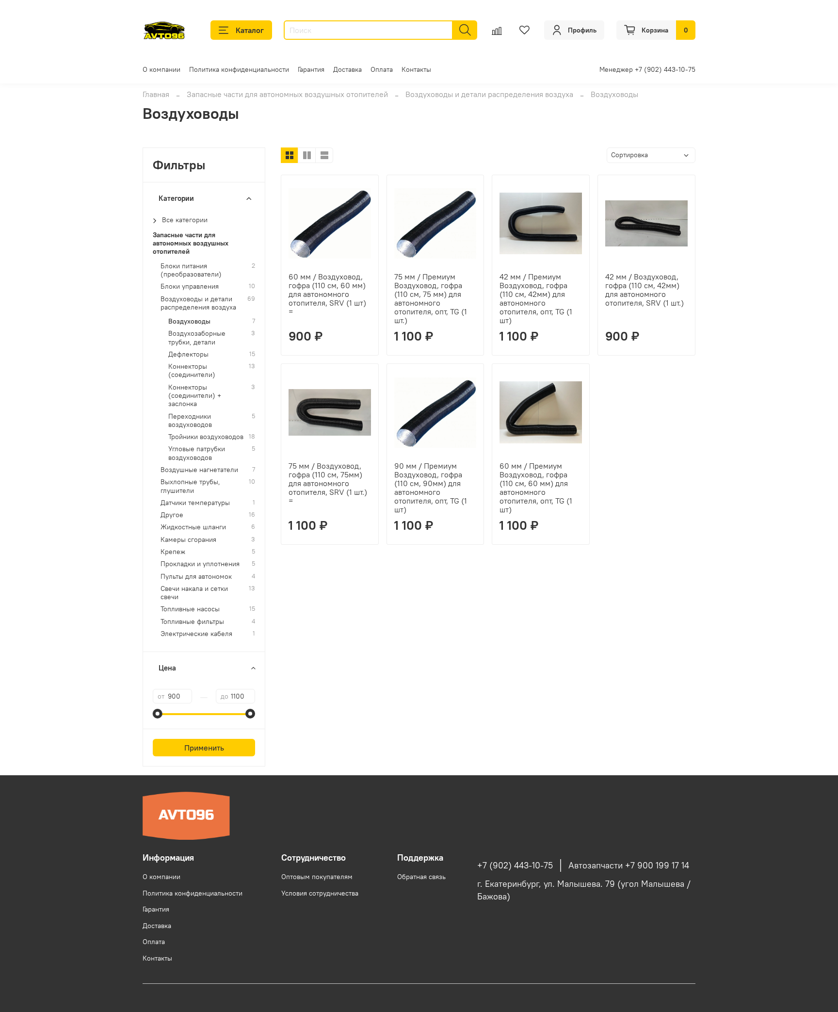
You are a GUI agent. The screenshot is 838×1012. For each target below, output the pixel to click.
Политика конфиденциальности (239, 69)
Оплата (382, 69)
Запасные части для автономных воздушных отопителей (287, 94)
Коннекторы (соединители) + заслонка (194, 395)
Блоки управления (190, 286)
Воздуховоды (189, 321)
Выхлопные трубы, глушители (190, 486)
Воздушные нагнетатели (199, 470)
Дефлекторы (188, 354)
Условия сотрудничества (319, 893)
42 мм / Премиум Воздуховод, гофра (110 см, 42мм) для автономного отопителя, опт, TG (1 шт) (536, 298)
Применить (204, 747)
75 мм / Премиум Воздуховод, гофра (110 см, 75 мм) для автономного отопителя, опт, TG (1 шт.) (430, 298)
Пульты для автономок (196, 576)
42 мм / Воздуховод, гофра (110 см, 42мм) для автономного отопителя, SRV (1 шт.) (644, 290)
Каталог (250, 30)
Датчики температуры (195, 503)
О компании (161, 69)
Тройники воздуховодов (205, 437)
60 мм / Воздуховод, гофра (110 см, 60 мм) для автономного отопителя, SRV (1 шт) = (327, 294)
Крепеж (173, 552)
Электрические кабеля (196, 634)
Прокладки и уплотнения (200, 564)
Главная (156, 94)
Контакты (416, 69)
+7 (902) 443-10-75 (515, 865)
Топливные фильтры (192, 622)
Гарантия (311, 69)
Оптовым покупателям (317, 876)
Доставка (347, 69)
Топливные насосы (190, 609)
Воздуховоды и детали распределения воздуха (489, 94)
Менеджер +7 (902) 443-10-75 (647, 69)
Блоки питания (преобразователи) (191, 270)
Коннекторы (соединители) (191, 370)
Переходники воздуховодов (190, 420)
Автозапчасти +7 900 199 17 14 (628, 865)
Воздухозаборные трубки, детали (197, 337)
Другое (172, 515)
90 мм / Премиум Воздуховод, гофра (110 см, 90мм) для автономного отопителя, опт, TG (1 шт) (430, 487)
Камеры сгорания (188, 540)
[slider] (157, 713)
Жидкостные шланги (193, 527)
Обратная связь (421, 876)
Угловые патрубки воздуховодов (196, 453)
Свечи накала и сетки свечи (194, 593)
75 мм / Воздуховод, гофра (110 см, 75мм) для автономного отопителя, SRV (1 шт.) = (328, 483)
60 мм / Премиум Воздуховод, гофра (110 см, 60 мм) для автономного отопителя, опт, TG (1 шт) (536, 487)
